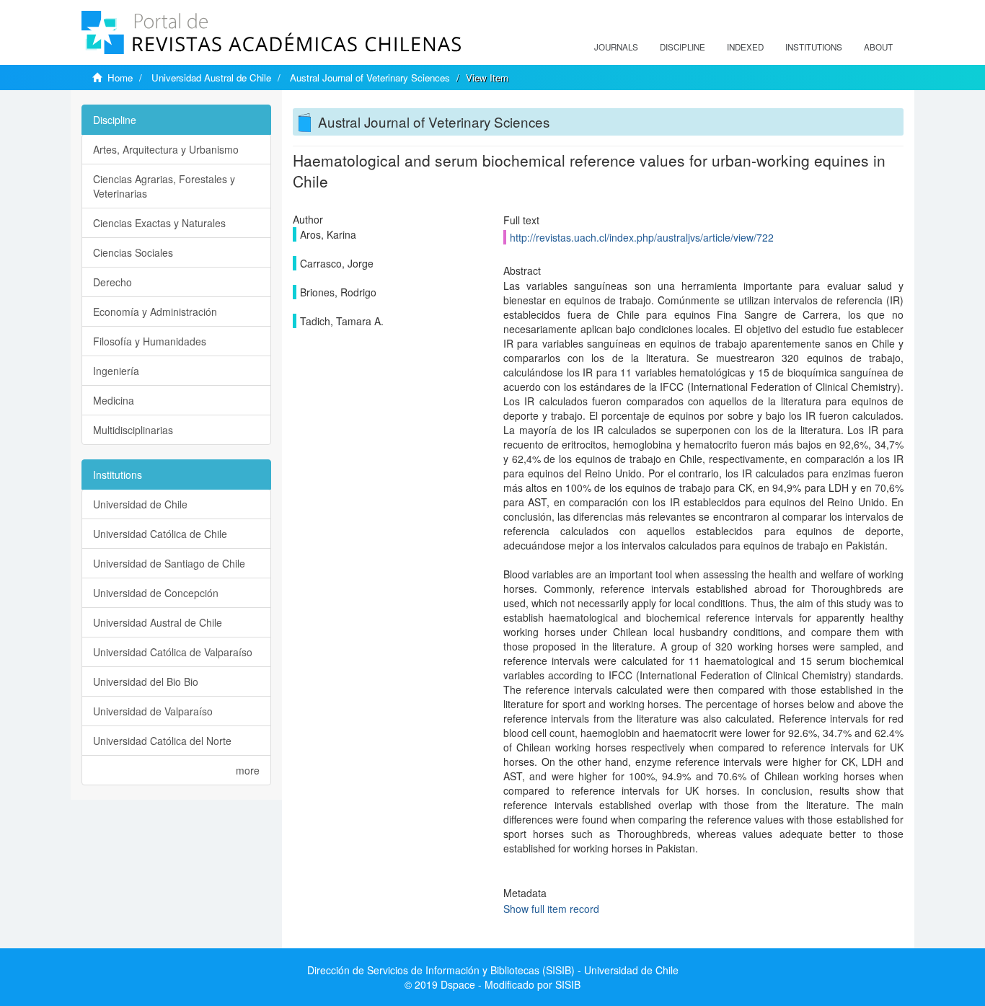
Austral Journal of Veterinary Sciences (370, 77)
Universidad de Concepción (155, 593)
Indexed (745, 47)
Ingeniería (116, 370)
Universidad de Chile (140, 504)
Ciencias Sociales (133, 252)
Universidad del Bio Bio (145, 681)
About (878, 47)
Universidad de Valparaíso (153, 711)
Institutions (813, 47)
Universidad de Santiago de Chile (169, 563)
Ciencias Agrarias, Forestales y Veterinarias (164, 186)
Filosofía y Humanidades (149, 341)
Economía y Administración (155, 311)
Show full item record (551, 908)
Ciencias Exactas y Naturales (159, 223)
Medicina (113, 400)
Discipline (682, 47)
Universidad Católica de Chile (160, 533)
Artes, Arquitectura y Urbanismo (166, 149)
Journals (616, 47)
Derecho (112, 282)
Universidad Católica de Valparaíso (172, 652)
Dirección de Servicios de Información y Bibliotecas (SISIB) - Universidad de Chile (493, 970)
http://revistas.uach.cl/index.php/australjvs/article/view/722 (642, 237)
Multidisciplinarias (133, 430)
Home (120, 77)
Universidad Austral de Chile (211, 77)
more (248, 770)
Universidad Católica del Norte (162, 740)
